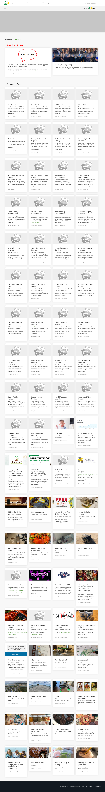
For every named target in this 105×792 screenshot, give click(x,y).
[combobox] (93, 3)
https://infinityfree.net (13, 588)
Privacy (90, 786)
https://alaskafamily (36, 222)
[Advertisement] (52, 21)
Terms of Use (84, 786)
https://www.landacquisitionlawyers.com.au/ (88, 474)
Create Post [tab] (8, 39)
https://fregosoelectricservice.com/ (39, 326)
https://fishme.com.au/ (66, 632)
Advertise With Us (64, 786)
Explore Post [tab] (17, 39)
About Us (78, 786)
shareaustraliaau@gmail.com (31, 70)
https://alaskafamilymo (60, 186)
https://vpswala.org (17, 592)
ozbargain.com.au (35, 634)
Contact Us (72, 786)
